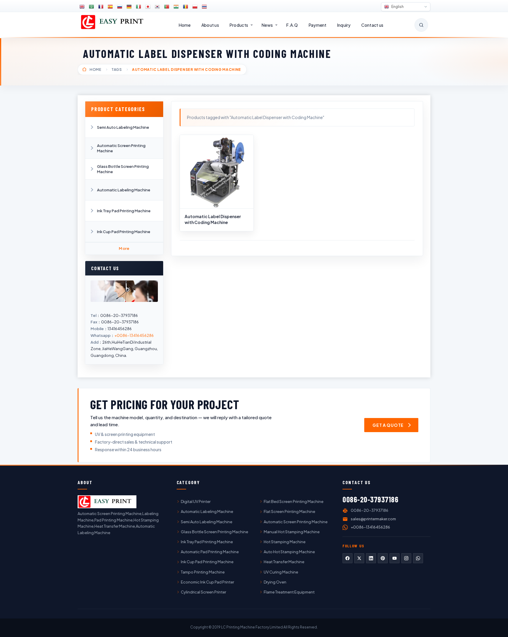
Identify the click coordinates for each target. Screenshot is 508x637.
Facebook (347, 558)
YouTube (395, 558)
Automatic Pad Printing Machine (210, 551)
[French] (100, 6)
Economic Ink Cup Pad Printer (207, 582)
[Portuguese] (166, 6)
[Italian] (138, 6)
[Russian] (119, 6)
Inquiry (344, 25)
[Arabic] (91, 6)
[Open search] (421, 25)
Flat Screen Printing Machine (289, 511)
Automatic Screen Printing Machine (121, 148)
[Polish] (194, 6)
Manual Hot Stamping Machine (292, 531)
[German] (129, 6)
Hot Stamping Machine (284, 541)
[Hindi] (176, 6)
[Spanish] (110, 6)
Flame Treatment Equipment (289, 592)
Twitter (359, 558)
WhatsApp (418, 558)
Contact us (372, 25)
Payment (318, 25)
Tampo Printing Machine (203, 572)
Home (185, 25)
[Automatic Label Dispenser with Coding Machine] (216, 171)
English (397, 6)
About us (210, 25)
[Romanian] (185, 6)
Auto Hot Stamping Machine (289, 551)
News (267, 25)
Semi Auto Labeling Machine (123, 127)
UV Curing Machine (281, 572)
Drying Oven (275, 582)
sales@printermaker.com (373, 518)
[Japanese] (147, 6)
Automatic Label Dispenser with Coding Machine (213, 219)
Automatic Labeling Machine (123, 190)
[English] (82, 6)
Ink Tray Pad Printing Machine (124, 210)
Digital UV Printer (195, 501)
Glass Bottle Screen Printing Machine (123, 169)
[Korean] (157, 6)
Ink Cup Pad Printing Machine (123, 231)
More (124, 248)
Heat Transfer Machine (284, 561)
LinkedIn (371, 558)
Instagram (406, 558)
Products (239, 25)
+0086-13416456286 (134, 335)
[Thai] (204, 6)
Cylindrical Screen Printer (203, 592)
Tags (116, 69)
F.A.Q (292, 25)
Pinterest (383, 558)
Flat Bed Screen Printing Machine (293, 501)
